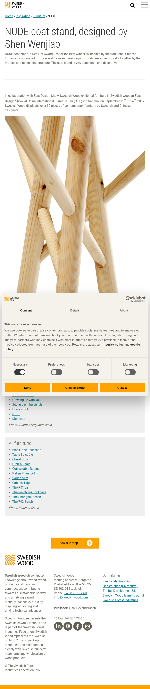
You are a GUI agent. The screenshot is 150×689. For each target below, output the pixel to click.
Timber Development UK (119, 591)
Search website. (134, 4)
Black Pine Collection (26, 450)
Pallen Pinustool (23, 473)
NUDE (16, 414)
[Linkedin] (58, 626)
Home (9, 16)
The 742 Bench (22, 501)
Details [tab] (75, 310)
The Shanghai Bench (26, 497)
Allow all (122, 387)
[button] (144, 5)
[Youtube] (68, 626)
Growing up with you (26, 400)
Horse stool (20, 409)
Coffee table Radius (25, 469)
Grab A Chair (21, 464)
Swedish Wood (14, 5)
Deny (27, 387)
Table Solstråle (22, 454)
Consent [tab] (26, 310)
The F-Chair (20, 487)
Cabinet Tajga (21, 483)
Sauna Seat (20, 478)
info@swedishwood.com (71, 597)
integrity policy (113, 344)
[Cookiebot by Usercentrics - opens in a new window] (128, 299)
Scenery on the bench (27, 405)
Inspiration (23, 16)
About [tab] (124, 310)
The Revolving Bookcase (29, 492)
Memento (18, 419)
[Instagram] (87, 626)
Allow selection (75, 387)
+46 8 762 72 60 (75, 593)
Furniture (39, 16)
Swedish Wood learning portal (123, 595)
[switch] (56, 372)
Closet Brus (20, 459)
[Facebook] (77, 626)
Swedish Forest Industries (120, 600)
